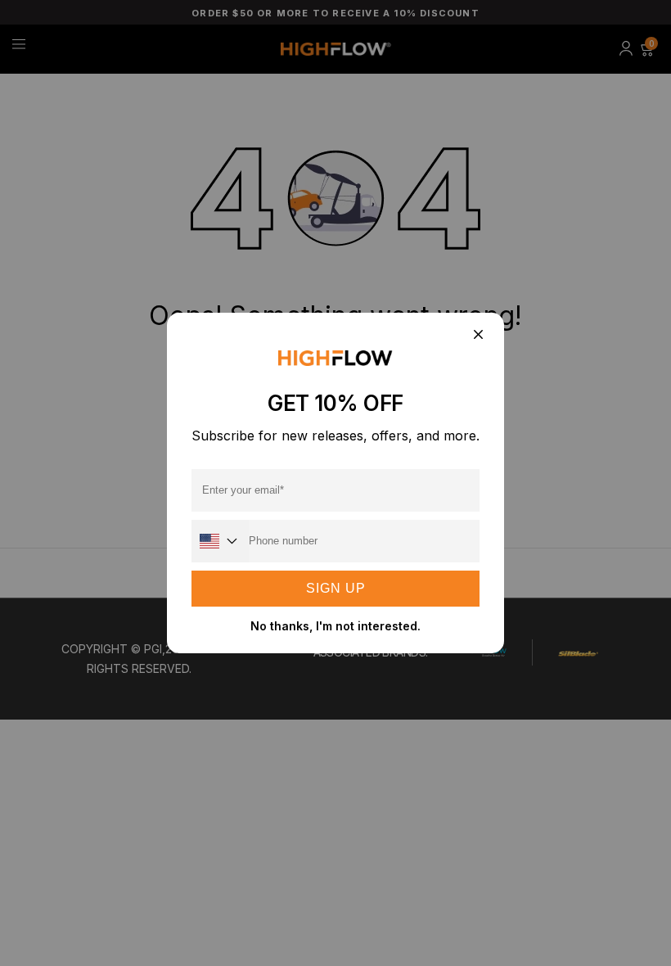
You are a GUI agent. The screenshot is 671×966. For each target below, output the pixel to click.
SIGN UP (336, 588)
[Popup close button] (477, 335)
